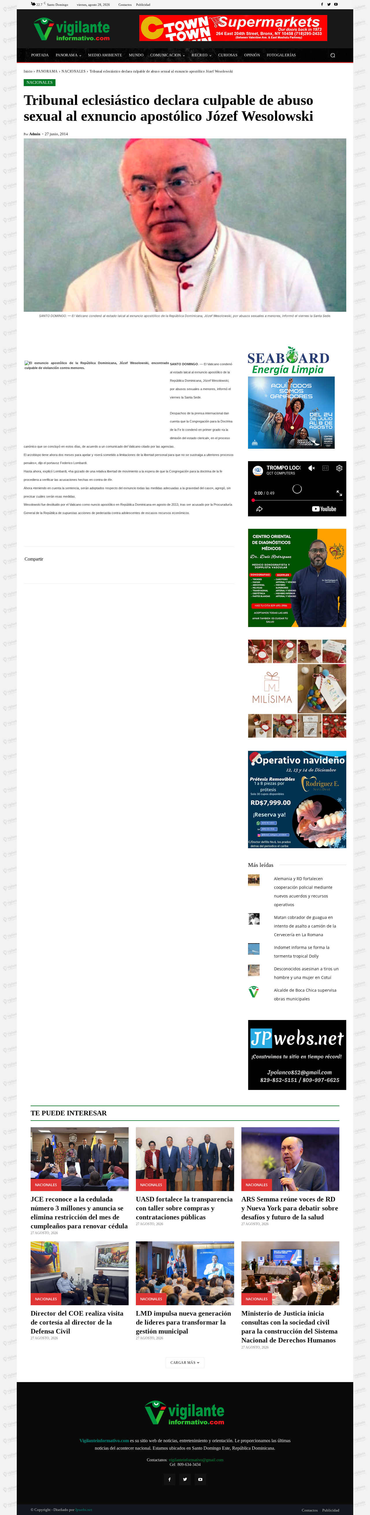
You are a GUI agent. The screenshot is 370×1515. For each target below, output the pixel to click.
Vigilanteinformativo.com (104, 1440)
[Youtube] (335, 4)
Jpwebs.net (83, 1509)
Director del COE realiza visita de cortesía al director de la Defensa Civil (77, 1322)
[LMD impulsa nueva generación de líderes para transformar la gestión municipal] (185, 1273)
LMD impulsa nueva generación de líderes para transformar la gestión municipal (183, 1322)
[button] (332, 55)
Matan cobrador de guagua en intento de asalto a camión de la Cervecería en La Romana (305, 926)
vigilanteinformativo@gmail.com (196, 1460)
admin (34, 134)
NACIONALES (74, 71)
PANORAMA (47, 71)
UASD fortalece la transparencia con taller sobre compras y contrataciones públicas (184, 1208)
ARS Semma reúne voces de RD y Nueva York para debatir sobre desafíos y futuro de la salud (289, 1208)
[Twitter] (328, 4)
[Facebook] (322, 4)
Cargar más (183, 1363)
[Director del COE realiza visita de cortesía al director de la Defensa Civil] (80, 1273)
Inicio (28, 71)
